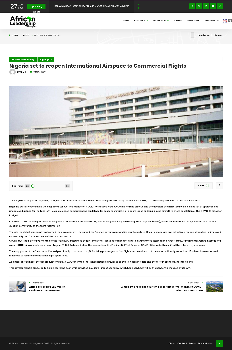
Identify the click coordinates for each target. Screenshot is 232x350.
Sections (139, 20)
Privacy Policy (205, 343)
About (172, 343)
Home (126, 20)
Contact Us (211, 20)
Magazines (193, 20)
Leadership (159, 20)
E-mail (192, 343)
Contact (182, 343)
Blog (26, 35)
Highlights (46, 59)
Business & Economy (23, 59)
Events (178, 20)
